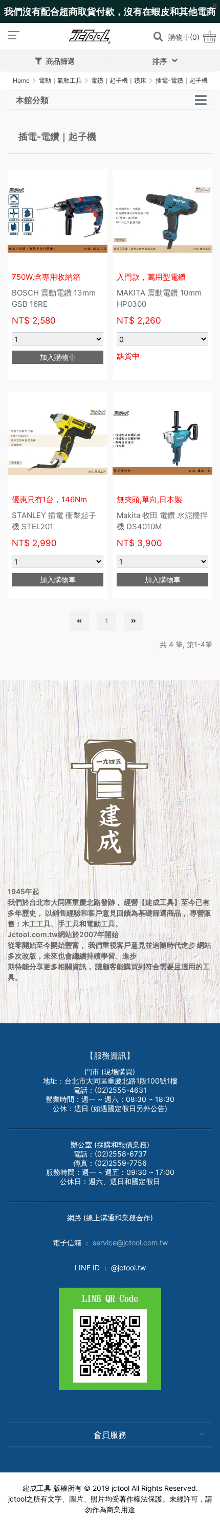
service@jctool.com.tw (130, 1242)
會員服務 (110, 1435)
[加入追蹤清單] (94, 182)
